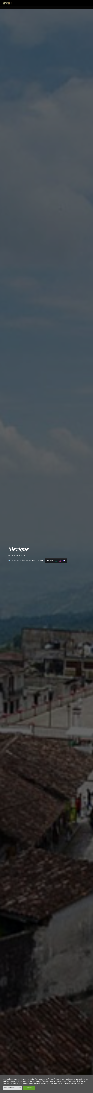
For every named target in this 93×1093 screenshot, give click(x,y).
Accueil (10, 555)
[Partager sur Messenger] (64, 561)
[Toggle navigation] (87, 3)
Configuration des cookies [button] (12, 1088)
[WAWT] (7, 3)
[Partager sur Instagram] (60, 560)
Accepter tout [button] (29, 1088)
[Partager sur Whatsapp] (56, 560)
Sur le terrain (20, 555)
